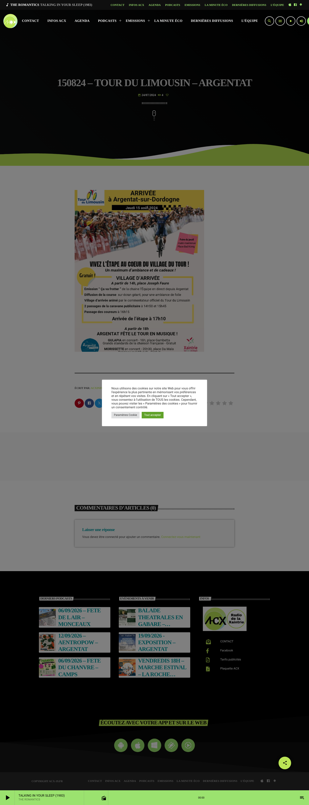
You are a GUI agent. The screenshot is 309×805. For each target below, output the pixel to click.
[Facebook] (295, 5)
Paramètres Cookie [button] (125, 415)
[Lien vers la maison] (10, 21)
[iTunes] (290, 5)
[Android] (300, 5)
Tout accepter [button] (152, 415)
